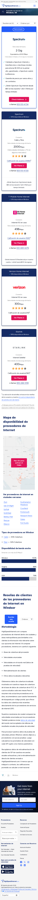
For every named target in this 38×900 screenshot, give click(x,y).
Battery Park (8, 517)
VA (8, 775)
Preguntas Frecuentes (26, 831)
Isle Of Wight (9, 506)
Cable (6, 537)
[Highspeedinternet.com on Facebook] (21, 862)
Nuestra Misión (24, 851)
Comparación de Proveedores (28, 823)
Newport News (26, 516)
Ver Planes (17, 166)
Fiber (5, 542)
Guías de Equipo (24, 827)
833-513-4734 (22, 104)
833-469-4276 (22, 248)
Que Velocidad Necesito (7, 855)
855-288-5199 (23, 383)
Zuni (5, 502)
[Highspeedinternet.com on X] (25, 862)
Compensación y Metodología (9, 889)
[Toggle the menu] (34, 6)
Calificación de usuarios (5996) (19, 161)
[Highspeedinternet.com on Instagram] (28, 862)
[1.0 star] (13, 156)
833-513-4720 (22, 170)
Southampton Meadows (25, 503)
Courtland (24, 508)
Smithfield (7, 513)
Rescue (6, 520)
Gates (22, 519)
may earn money (8, 1)
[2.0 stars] (16, 156)
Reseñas (3, 827)
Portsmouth (24, 512)
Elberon (7, 524)
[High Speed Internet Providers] (11, 5)
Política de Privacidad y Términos (27, 889)
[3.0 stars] (19, 156)
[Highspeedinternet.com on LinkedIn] (25, 865)
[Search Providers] (16, 832)
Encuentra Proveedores (7, 823)
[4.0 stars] (22, 156)
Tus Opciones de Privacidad (12, 891)
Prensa (22, 858)
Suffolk (6, 509)
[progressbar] (19, 561)
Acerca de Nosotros (25, 847)
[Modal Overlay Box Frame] (19, 796)
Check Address (16, 99)
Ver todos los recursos (26, 834)
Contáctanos (23, 854)
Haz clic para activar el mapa (19, 463)
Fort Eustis (24, 523)
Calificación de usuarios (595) (18, 238)
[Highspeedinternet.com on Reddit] (21, 865)
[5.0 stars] (25, 156)
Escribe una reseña (11, 619)
